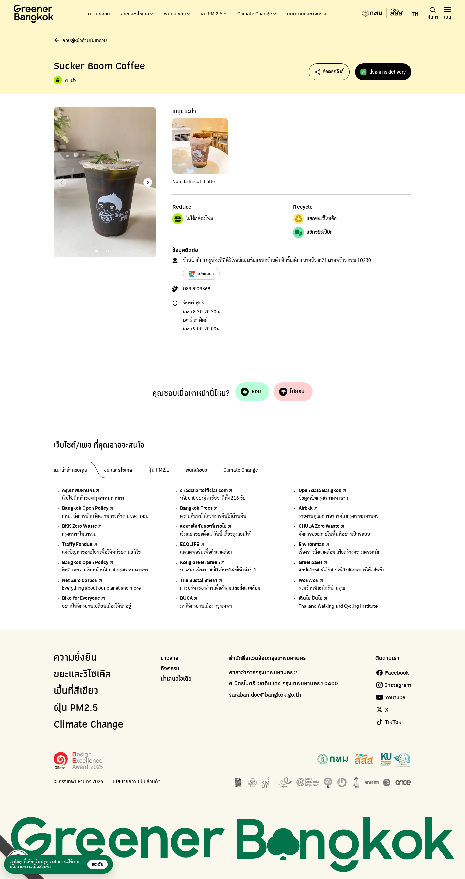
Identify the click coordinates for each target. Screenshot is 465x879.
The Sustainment (198, 580)
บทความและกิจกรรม (307, 13)
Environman (311, 543)
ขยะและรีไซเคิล (135, 13)
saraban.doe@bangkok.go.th (265, 694)
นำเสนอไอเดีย (176, 678)
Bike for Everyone (81, 597)
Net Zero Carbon (79, 580)
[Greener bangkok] (34, 14)
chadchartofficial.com (204, 490)
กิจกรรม (170, 668)
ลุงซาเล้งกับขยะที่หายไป (203, 525)
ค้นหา (432, 16)
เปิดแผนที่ (206, 273)
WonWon (308, 580)
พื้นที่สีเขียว (175, 13)
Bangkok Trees (196, 507)
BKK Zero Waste (79, 525)
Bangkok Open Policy (85, 507)
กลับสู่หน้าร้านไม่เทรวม (84, 39)
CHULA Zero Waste (319, 525)
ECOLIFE (189, 543)
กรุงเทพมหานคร (78, 490)
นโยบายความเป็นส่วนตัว (136, 781)
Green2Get (310, 561)
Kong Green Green (200, 561)
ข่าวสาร (169, 658)
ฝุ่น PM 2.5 (211, 13)
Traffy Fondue (77, 543)
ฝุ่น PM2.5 (76, 708)
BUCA (186, 597)
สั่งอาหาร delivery (387, 71)
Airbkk (306, 507)
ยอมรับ (97, 864)
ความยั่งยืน (99, 13)
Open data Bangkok (320, 490)
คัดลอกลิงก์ (333, 71)
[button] (148, 182)
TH (415, 13)
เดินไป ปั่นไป (311, 597)
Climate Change (254, 13)
